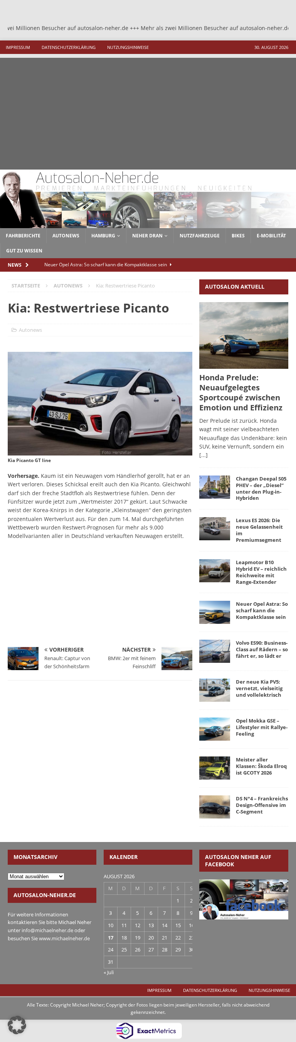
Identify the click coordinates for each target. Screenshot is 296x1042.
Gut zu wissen (24, 250)
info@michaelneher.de (47, 930)
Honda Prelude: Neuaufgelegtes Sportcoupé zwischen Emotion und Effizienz (241, 392)
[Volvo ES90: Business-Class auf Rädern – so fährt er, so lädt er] (214, 651)
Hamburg (103, 235)
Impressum (18, 47)
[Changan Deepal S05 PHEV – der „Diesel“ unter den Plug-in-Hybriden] (214, 487)
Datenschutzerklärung (69, 47)
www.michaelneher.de (64, 938)
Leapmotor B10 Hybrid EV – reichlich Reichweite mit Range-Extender (261, 572)
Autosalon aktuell (234, 286)
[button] (17, 1025)
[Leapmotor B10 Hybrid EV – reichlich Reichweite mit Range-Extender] (214, 570)
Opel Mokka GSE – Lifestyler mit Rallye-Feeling (262, 727)
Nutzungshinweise (128, 47)
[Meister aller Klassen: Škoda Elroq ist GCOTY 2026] (214, 768)
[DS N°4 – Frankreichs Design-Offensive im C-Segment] (214, 806)
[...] (203, 455)
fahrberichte (23, 235)
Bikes (238, 235)
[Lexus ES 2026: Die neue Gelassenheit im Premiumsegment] (214, 528)
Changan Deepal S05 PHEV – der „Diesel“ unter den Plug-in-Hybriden (261, 488)
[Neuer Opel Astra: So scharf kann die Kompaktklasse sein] (214, 612)
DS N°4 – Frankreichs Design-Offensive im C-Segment (262, 805)
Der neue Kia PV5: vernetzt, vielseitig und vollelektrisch (259, 688)
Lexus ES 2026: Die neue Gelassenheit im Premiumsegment (259, 530)
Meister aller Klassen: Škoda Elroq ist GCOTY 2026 (261, 766)
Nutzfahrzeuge (200, 235)
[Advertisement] (148, 112)
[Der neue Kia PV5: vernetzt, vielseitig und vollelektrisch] (214, 690)
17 (110, 937)
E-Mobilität (271, 235)
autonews (65, 235)
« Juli (109, 972)
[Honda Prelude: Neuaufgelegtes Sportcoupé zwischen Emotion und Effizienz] (243, 335)
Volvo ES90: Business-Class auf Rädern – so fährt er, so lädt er (262, 649)
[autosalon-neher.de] (148, 223)
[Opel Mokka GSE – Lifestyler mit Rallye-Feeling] (214, 729)
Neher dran (147, 235)
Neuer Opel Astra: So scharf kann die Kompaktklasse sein (262, 610)
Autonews (30, 329)
